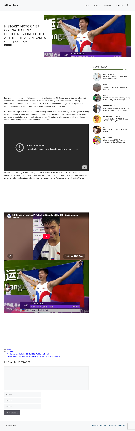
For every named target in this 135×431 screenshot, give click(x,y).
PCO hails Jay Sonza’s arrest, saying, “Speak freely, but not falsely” (116, 99)
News (96, 5)
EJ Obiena (10, 351)
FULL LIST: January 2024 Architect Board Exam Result (115, 77)
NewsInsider (8, 42)
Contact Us (108, 5)
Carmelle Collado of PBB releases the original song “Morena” (115, 120)
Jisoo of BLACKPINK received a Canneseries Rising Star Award (115, 141)
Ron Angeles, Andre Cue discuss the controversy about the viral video (116, 109)
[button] (128, 5)
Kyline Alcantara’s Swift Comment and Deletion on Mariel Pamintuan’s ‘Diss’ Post (33, 356)
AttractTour (11, 5)
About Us (119, 5)
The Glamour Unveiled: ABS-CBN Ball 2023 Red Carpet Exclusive (28, 354)
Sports (7, 45)
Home (87, 5)
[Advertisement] (46, 81)
